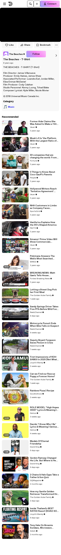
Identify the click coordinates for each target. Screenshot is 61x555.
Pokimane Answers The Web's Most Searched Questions (42, 257)
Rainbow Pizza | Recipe (42, 390)
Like (11, 45)
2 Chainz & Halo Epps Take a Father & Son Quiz (44, 476)
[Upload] (37, 4)
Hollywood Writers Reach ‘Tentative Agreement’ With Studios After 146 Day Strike (44, 190)
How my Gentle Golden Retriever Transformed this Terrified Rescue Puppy (44, 492)
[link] (14, 54)
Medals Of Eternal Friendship (39, 442)
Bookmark (45, 45)
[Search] (30, 4)
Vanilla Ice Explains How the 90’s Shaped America (43, 223)
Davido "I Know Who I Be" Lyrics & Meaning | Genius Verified (43, 425)
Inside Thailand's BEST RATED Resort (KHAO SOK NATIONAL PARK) (44, 509)
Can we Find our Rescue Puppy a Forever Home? (42, 375)
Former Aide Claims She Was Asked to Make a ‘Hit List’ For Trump (43, 122)
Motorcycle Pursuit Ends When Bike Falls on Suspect (44, 324)
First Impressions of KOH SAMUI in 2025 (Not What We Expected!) (43, 358)
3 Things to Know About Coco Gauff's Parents (42, 173)
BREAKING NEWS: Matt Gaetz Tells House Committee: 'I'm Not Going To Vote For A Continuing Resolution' (44, 274)
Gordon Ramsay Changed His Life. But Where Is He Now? (43, 459)
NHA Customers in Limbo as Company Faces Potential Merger (43, 206)
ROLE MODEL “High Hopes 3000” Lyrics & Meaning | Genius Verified (44, 408)
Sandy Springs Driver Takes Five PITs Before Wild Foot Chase (44, 308)
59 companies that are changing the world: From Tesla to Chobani (43, 156)
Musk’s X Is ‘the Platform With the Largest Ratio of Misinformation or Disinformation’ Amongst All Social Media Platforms (44, 139)
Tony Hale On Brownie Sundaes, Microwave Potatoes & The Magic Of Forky (43, 526)
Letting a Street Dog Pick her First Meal (43, 291)
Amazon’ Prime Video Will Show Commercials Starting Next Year (43, 240)
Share (27, 45)
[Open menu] (4, 4)
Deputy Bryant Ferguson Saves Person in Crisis (43, 341)
